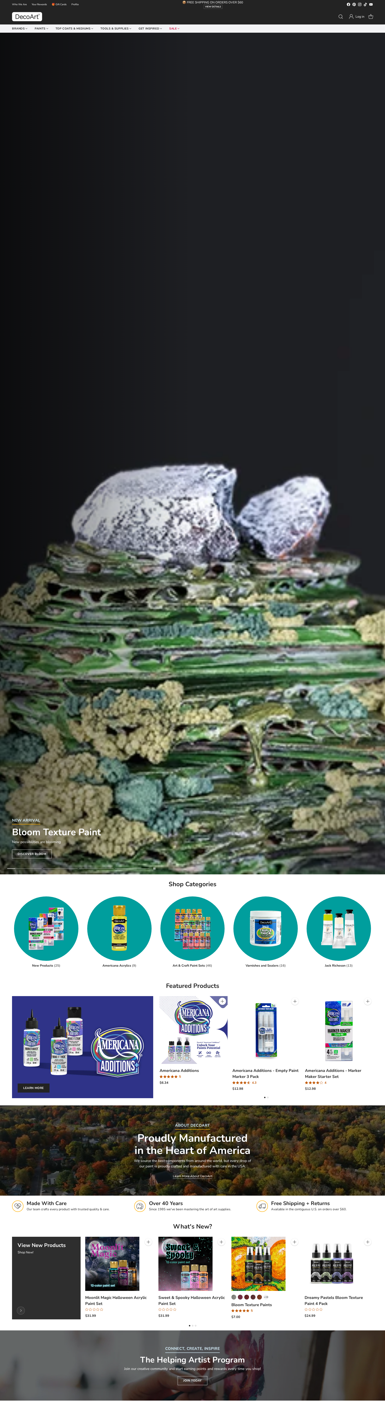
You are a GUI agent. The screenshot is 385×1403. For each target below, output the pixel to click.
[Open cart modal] (371, 16)
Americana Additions (179, 1070)
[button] (356, 16)
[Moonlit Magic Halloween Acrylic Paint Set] (112, 1264)
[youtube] (371, 5)
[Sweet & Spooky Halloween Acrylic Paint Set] (185, 1264)
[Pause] (154, 868)
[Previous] (159, 1043)
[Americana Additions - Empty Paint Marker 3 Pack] (266, 1030)
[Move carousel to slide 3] (96, 868)
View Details (213, 6)
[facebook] (348, 5)
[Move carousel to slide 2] (60, 868)
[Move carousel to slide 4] (132, 868)
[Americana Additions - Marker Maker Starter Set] (339, 1030)
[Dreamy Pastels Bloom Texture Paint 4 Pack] (332, 1264)
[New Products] (21, 1311)
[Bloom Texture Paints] (258, 1264)
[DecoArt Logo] (27, 16)
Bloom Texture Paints (251, 1305)
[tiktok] (365, 5)
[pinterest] (354, 5)
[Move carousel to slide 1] (24, 868)
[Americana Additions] (194, 1030)
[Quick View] (222, 1010)
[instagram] (360, 5)
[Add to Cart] (222, 1001)
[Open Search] (340, 16)
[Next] (373, 1043)
